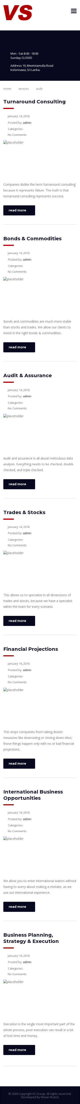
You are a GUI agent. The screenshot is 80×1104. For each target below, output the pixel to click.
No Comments (17, 135)
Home (7, 89)
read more (17, 210)
